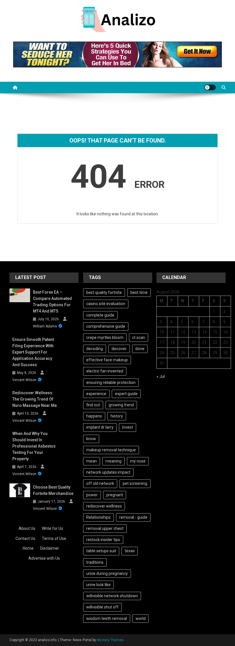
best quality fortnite (104, 292)
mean (91, 461)
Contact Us (25, 538)
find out (93, 405)
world (141, 618)
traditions (94, 562)
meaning (113, 461)
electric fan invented (104, 371)
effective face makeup (107, 360)
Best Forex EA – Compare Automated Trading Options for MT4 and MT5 (52, 301)
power (92, 495)
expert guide (126, 393)
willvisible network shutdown (112, 596)
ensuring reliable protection (111, 382)
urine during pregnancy (107, 573)
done (139, 348)
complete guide (100, 315)
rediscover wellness (104, 506)
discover (119, 348)
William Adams (45, 326)
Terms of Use (54, 538)
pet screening (135, 483)
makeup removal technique (111, 450)
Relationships (98, 517)
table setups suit (101, 551)
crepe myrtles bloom (105, 337)
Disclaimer (49, 548)
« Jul (160, 376)
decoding (94, 348)
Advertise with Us (44, 558)
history (117, 416)
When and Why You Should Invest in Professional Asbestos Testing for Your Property (34, 446)
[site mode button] (210, 87)
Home (28, 548)
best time (139, 292)
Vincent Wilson (24, 380)
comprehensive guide (105, 326)
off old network (100, 483)
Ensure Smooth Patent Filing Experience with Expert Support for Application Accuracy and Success (33, 352)
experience (96, 393)
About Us (27, 528)
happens (94, 416)
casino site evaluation (105, 303)
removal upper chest (105, 528)
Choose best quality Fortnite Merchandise (53, 490)
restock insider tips (103, 539)
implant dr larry (99, 427)
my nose (138, 461)
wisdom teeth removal (106, 618)
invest (127, 427)
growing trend (121, 405)
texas (130, 551)
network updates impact (108, 472)
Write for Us (52, 528)
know (91, 438)
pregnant (114, 495)
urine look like (98, 584)
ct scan (138, 337)
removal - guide (133, 517)
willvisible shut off (102, 607)
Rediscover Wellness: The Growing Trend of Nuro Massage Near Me (34, 399)
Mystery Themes (110, 640)
